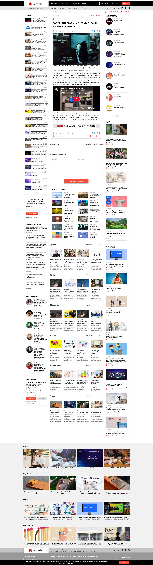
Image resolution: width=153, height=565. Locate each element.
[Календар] (117, 4)
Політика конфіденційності (59, 549)
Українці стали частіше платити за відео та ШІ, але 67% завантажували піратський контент (39, 132)
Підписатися (32, 213)
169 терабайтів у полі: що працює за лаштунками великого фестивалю (95, 197)
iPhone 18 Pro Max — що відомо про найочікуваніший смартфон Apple (90, 492)
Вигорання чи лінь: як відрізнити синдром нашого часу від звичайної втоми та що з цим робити (36, 544)
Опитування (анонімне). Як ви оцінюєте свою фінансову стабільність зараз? (36, 384)
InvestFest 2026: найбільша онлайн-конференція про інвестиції (120, 33)
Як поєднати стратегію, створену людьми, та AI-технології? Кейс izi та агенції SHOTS (116, 518)
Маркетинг (54, 3)
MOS (87, 551)
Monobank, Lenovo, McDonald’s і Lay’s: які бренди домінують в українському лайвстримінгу (39, 90)
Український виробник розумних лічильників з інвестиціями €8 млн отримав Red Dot (39, 104)
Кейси (25, 499)
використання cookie (90, 561)
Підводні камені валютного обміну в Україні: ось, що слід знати (35, 255)
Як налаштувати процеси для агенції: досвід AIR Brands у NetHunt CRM (115, 266)
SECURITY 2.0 (118, 96)
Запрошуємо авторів (77, 551)
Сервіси (62, 8)
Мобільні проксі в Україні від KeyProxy (94, 236)
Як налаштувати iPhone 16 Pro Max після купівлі (63, 492)
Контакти (87, 549)
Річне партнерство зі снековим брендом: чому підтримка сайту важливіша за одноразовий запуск (36, 518)
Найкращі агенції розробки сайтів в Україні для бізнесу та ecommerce (95, 211)
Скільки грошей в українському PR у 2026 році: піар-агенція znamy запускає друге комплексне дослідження (39, 62)
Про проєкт (72, 549)
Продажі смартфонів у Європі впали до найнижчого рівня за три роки (35, 237)
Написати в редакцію (59, 136)
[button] (101, 245)
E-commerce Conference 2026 (119, 86)
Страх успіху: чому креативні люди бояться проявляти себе (116, 544)
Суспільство (75, 3)
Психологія (28, 525)
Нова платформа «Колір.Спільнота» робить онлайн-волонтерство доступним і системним (37, 160)
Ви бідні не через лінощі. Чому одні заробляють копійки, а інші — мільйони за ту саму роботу (116, 409)
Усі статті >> (89, 244)
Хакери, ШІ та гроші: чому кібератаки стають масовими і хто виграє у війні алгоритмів (95, 230)
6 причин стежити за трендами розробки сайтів (94, 204)
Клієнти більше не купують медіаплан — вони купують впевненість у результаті (114, 312)
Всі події (116, 116)
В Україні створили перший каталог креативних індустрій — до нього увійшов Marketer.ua (39, 167)
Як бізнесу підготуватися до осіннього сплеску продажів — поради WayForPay (39, 55)
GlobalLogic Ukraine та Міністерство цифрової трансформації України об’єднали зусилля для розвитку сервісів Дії (39, 118)
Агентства (54, 8)
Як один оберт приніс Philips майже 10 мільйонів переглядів (115, 211)
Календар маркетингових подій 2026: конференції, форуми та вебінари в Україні (39, 27)
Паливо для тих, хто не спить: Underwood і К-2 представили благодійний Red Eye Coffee (38, 153)
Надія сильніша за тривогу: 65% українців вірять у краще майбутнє (39, 34)
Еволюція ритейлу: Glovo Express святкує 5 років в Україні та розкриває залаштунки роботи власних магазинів (39, 125)
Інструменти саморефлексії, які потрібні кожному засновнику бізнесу (36, 276)
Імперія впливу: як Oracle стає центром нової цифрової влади (115, 432)
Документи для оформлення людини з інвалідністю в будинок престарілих (36, 228)
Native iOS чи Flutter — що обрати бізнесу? (69, 204)
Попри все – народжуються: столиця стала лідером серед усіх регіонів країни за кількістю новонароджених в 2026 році (36, 265)
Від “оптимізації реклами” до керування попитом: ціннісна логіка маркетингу (115, 336)
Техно (67, 3)
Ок (124, 562)
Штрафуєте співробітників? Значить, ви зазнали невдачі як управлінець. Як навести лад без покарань (116, 361)
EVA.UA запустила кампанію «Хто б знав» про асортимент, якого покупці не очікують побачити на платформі (116, 165)
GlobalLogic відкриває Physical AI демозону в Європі (39, 138)
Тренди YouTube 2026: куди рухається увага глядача (114, 289)
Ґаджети (27, 474)
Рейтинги (83, 8)
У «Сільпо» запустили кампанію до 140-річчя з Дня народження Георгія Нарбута (39, 146)
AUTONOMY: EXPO (119, 64)
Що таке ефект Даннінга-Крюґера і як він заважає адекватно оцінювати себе (63, 544)
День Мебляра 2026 (120, 75)
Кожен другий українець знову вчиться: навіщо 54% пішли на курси (39, 76)
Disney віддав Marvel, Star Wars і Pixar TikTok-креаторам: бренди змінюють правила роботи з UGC (39, 188)
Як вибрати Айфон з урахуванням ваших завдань (36, 492)
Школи (76, 8)
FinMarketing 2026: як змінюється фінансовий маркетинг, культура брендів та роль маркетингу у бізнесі (39, 20)
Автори (69, 8)
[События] (120, 4)
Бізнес (61, 3)
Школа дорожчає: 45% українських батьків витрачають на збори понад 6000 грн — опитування (39, 41)
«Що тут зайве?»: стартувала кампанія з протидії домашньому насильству (38, 48)
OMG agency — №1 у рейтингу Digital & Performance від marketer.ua (38, 174)
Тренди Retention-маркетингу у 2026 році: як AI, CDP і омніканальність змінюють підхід (116, 385)
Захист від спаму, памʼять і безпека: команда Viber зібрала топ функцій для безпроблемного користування (39, 181)
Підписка (125, 3)
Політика (93, 551)
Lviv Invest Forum (119, 42)
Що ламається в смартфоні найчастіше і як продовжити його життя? (69, 213)
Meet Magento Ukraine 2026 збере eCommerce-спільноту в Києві (119, 55)
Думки (84, 3)
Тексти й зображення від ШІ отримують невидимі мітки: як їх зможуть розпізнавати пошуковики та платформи (39, 83)
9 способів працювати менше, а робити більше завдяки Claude (69, 220)
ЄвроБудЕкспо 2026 (120, 107)
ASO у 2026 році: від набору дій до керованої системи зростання (68, 229)
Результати (42, 398)
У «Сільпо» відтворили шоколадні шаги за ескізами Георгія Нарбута (38, 97)
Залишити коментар (76, 181)
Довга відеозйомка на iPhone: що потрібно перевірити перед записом (117, 492)
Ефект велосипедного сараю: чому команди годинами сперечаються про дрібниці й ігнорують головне (90, 544)
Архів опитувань (30, 403)
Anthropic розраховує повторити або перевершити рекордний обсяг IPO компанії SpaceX (36, 245)
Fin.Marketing (118, 20)
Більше (37, 192)
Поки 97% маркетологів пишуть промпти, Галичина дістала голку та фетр (116, 235)
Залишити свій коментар (94, 144)
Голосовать (31, 398)
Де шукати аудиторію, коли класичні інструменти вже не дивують (63, 518)
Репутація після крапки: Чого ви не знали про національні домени (69, 237)
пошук (113, 4)
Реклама (80, 549)
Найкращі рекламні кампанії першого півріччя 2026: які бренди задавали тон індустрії (116, 188)
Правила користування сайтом (60, 551)
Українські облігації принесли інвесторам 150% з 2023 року (35, 283)
